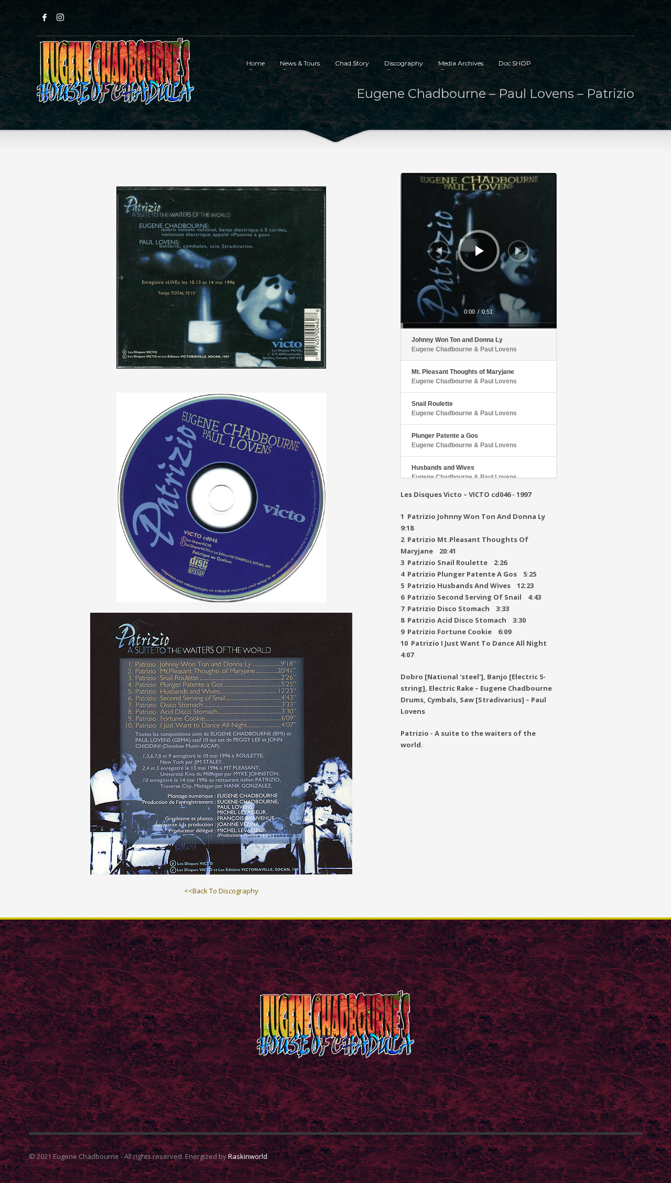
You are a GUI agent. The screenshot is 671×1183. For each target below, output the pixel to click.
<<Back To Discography (221, 890)
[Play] (479, 251)
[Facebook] (44, 17)
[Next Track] (518, 251)
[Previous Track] (439, 251)
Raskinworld (247, 1156)
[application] (479, 251)
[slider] (479, 325)
